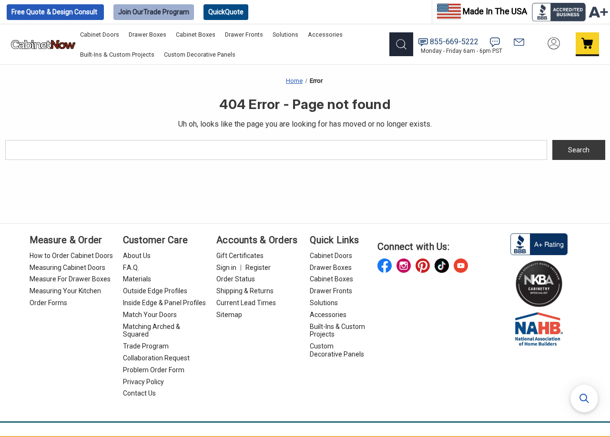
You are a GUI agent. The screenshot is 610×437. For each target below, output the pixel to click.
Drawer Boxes (147, 34)
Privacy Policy (143, 382)
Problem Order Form (153, 370)
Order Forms (48, 303)
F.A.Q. (131, 267)
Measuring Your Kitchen (65, 291)
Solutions (285, 34)
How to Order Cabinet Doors (71, 255)
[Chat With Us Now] (495, 42)
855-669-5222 (454, 41)
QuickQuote (226, 12)
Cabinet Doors (99, 34)
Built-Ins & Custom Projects (117, 54)
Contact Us (139, 393)
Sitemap (229, 314)
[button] (584, 398)
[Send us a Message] (519, 42)
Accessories (325, 34)
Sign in (226, 267)
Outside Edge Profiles (155, 291)
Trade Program (153, 12)
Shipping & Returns (245, 291)
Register (258, 267)
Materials (137, 279)
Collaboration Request (156, 358)
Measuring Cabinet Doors (67, 267)
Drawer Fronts (244, 34)
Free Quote (54, 12)
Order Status (235, 279)
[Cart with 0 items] (588, 44)
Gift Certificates (240, 255)
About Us (137, 255)
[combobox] (276, 150)
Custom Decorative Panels (199, 54)
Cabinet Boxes (195, 34)
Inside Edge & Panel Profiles (164, 303)
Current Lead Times (246, 303)
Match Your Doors (150, 314)
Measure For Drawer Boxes (70, 279)
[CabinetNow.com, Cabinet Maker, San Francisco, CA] (539, 244)
